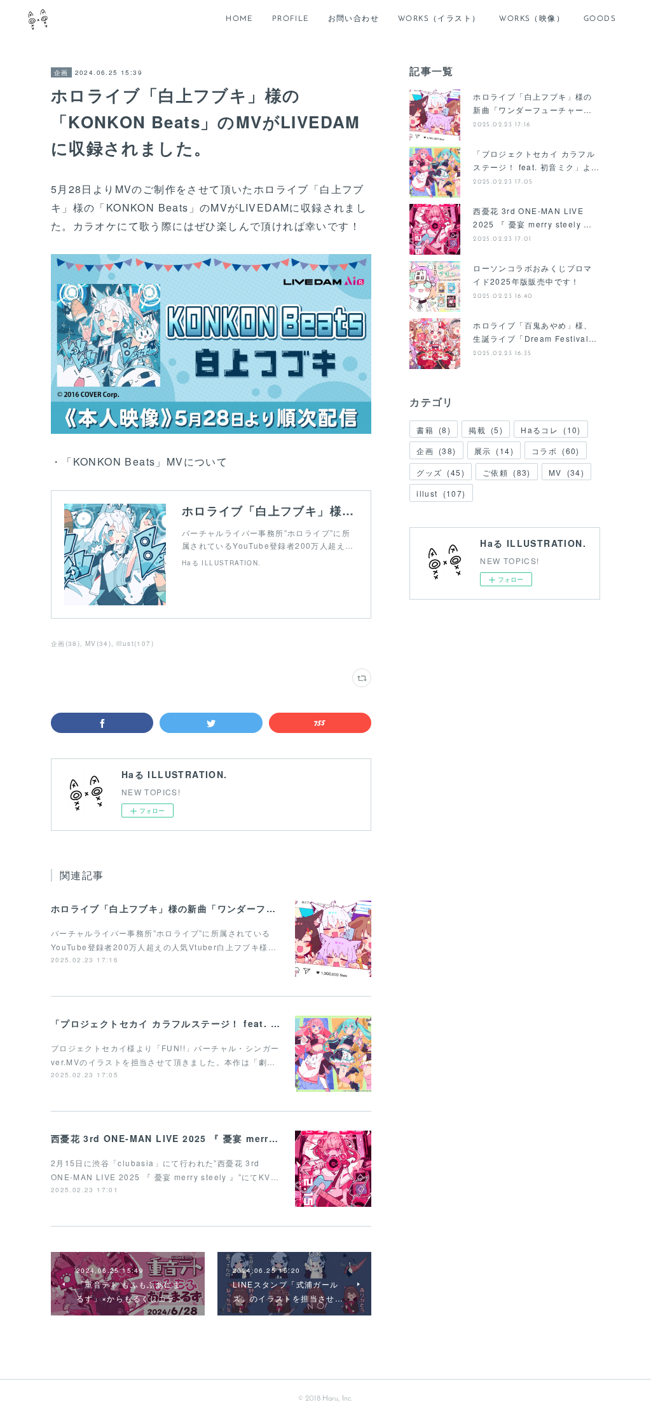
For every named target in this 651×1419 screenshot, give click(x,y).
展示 (494, 450)
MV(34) (98, 643)
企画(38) (65, 643)
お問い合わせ (353, 19)
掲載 (486, 429)
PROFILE (290, 19)
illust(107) (135, 643)
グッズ (440, 472)
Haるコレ (551, 429)
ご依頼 (507, 472)
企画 (61, 72)
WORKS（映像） (532, 19)
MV (566, 472)
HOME (239, 19)
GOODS (600, 19)
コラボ (555, 450)
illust (440, 493)
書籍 (433, 429)
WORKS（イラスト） (439, 19)
